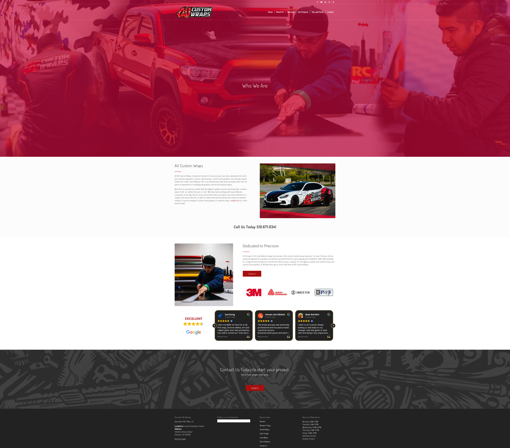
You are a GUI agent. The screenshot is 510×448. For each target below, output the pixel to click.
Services (262, 421)
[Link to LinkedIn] (325, 2)
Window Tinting (265, 425)
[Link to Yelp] (333, 2)
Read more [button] (222, 336)
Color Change (264, 433)
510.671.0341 (266, 226)
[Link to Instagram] (329, 2)
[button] (333, 326)
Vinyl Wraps (264, 437)
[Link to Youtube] (321, 2)
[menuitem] (270, 12)
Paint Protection (265, 441)
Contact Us (263, 445)
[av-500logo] (194, 12)
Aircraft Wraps (264, 429)
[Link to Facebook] (317, 2)
